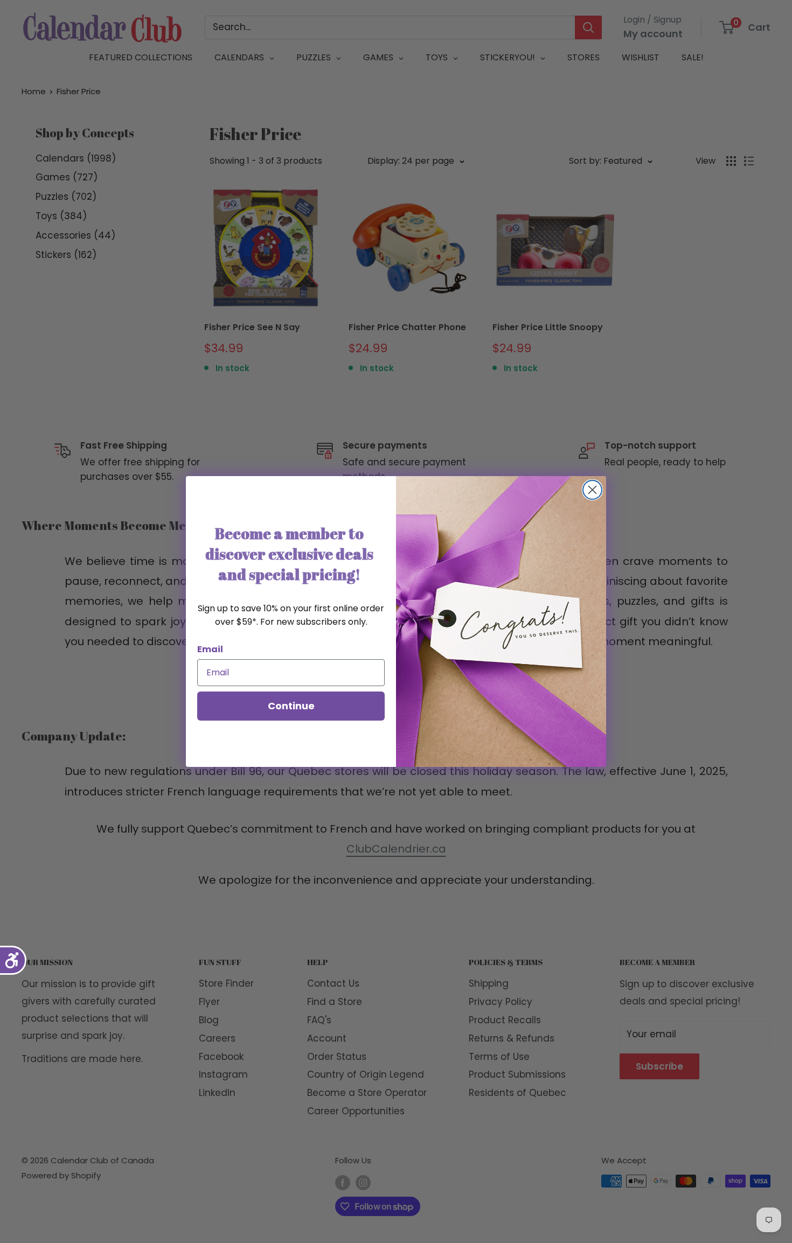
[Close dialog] (592, 489)
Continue (291, 706)
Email (210, 649)
